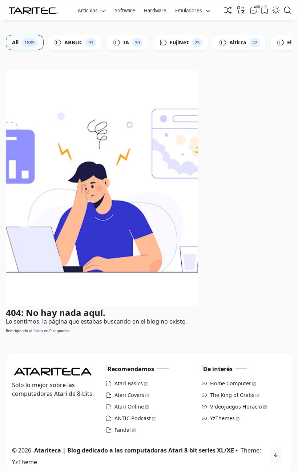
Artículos (87, 10)
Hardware (155, 10)
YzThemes (222, 418)
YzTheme (24, 462)
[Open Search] (287, 10)
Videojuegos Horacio (236, 406)
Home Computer (230, 383)
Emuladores (188, 10)
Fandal (122, 429)
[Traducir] (241, 10)
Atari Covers (129, 394)
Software (125, 10)
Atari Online (129, 406)
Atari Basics (128, 383)
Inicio (38, 330)
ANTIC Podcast (132, 418)
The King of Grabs (232, 394)
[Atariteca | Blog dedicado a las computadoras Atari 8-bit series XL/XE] (34, 8)
